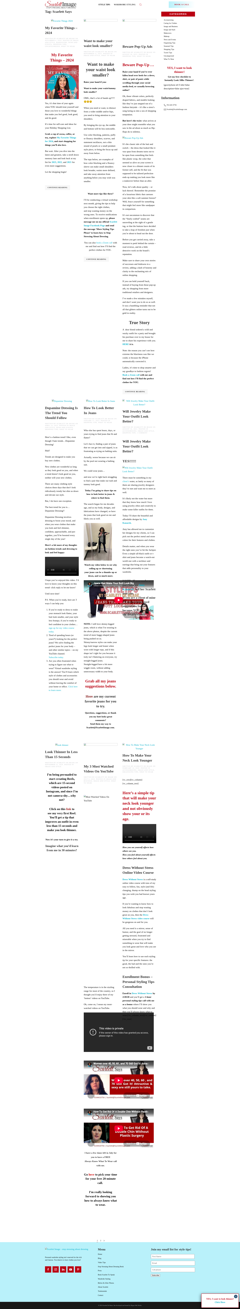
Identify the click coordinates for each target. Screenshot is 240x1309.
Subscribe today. (56, 657)
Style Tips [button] (104, 5)
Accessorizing (129, 431)
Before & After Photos (106, 1283)
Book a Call (181, 5)
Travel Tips (168, 53)
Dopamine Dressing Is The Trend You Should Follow (61, 413)
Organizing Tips (130, 772)
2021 (69, 162)
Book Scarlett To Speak (106, 1275)
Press (100, 1271)
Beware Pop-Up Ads (137, 46)
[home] (66, 1249)
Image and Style (92, 55)
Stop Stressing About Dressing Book (111, 1267)
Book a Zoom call (131, 375)
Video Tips (102, 1262)
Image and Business (171, 26)
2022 (59, 162)
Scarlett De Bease (66, 38)
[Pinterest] (78, 1269)
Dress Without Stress (142, 993)
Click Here (220, 1302)
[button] (140, 4)
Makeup (166, 36)
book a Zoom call (104, 242)
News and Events (64, 427)
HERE (125, 344)
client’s (125, 481)
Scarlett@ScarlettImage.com (176, 109)
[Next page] (104, 1241)
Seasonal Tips (169, 46)
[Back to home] (61, 4)
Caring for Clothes (170, 23)
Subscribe (155, 1275)
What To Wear (68, 46)
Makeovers (61, 42)
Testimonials (102, 1291)
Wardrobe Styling (125, 5)
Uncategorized (52, 46)
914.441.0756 (171, 105)
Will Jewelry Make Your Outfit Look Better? (136, 416)
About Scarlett (103, 1287)
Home (100, 1254)
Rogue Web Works (136, 1305)
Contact (100, 1295)
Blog (99, 1258)
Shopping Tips (59, 44)
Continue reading (58, 187)
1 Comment (142, 433)
